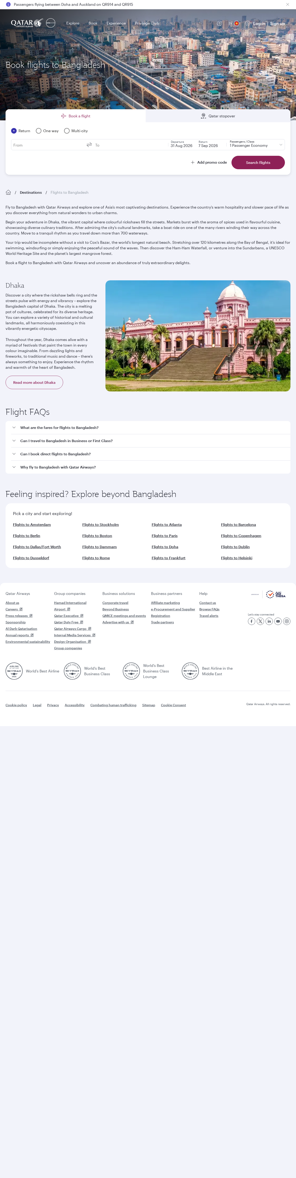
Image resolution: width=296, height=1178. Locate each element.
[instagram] (286, 621)
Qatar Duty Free (66, 622)
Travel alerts (208, 616)
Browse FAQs (209, 609)
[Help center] (219, 23)
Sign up (277, 23)
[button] (150, 427)
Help (203, 593)
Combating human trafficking (113, 705)
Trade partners (162, 622)
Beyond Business (115, 609)
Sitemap (148, 705)
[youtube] (278, 621)
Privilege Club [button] (147, 23)
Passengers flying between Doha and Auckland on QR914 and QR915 (73, 4)
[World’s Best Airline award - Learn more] (14, 671)
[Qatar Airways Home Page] (27, 23)
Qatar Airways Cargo (70, 629)
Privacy (53, 705)
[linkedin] (269, 621)
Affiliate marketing (165, 603)
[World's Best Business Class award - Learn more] (72, 671)
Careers (12, 609)
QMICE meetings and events (124, 616)
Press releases (17, 616)
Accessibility (75, 705)
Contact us (207, 603)
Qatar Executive (66, 616)
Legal (37, 705)
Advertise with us (115, 622)
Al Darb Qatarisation (21, 629)
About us (12, 603)
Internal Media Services (72, 635)
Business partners (166, 593)
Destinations (31, 192)
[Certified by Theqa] (268, 597)
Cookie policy (16, 705)
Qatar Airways (18, 593)
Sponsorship (16, 622)
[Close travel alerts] (287, 4)
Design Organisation (70, 642)
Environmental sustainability (28, 642)
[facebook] (251, 621)
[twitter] (260, 621)
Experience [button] (116, 23)
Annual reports (17, 635)
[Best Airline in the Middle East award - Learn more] (190, 671)
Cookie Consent (173, 705)
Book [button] (93, 23)
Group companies (70, 593)
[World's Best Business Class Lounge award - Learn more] (131, 671)
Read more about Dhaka (34, 382)
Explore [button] (72, 23)
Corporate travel (115, 603)
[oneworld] (50, 23)
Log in (259, 23)
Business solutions (118, 593)
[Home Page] (8, 192)
